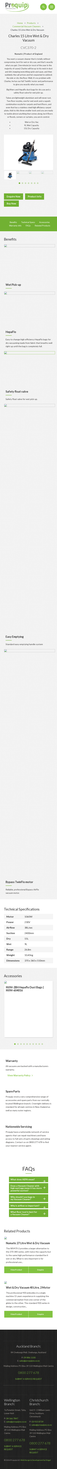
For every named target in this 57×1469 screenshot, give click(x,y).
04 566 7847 (12, 1418)
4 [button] (28, 183)
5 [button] (31, 183)
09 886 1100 (30, 1357)
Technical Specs (28, 222)
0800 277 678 (28, 1373)
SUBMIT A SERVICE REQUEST (28, 1379)
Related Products (42, 225)
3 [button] (25, 183)
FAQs (28, 225)
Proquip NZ (17, 7)
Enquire (40, 1270)
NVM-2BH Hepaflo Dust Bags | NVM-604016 (25, 989)
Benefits (13, 222)
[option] (28, 152)
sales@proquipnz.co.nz (29, 1361)
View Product (16, 1270)
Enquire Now (13, 196)
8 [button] (36, 1044)
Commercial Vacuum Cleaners (26, 26)
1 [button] (19, 183)
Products (31, 23)
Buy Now (11, 203)
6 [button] (34, 183)
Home (20, 23)
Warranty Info (15, 225)
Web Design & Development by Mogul (35, 1460)
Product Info (34, 196)
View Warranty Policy (18, 1075)
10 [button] (42, 1044)
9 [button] (39, 1044)
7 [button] (37, 183)
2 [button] (22, 183)
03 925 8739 (37, 1421)
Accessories (44, 222)
